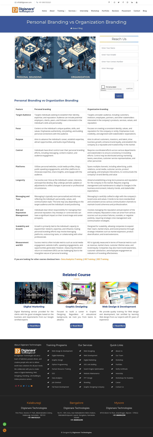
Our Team (119, 355)
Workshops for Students (124, 378)
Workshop (95, 11)
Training (60, 11)
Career (118, 382)
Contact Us (120, 387)
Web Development (90, 355)
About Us (119, 351)
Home (44, 11)
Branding (86, 382)
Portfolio (105, 11)
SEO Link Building (89, 364)
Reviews (115, 11)
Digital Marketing (58, 355)
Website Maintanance (91, 373)
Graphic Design (57, 360)
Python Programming (59, 364)
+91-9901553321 (45, 2)
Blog (145, 11)
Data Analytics (57, 378)
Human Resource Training (61, 369)
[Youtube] (137, 2)
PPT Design (87, 378)
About (52, 11)
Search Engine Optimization (93, 369)
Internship (84, 11)
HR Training (89, 259)
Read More (35, 326)
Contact (137, 11)
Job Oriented (56, 382)
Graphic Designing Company (93, 387)
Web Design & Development (62, 351)
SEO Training (102, 259)
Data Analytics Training (71, 259)
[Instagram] (127, 2)
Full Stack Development (60, 387)
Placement (126, 11)
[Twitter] (118, 2)
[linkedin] (132, 2)
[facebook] (123, 2)
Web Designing (89, 351)
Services (72, 11)
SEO (53, 373)
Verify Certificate (122, 369)
